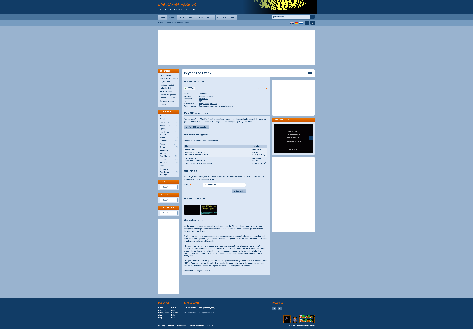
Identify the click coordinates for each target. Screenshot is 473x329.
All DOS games (165, 75)
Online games (163, 313)
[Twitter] (312, 23)
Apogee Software (206, 96)
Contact (221, 17)
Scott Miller (203, 94)
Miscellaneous (169, 138)
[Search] (312, 17)
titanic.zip (190, 150)
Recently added (166, 91)
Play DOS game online (198, 127)
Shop (181, 17)
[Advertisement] (236, 47)
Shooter (169, 159)
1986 (201, 101)
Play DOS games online (169, 79)
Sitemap (161, 326)
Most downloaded (167, 85)
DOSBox (191, 88)
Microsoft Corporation (201, 313)
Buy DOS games (166, 82)
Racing (169, 147)
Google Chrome (221, 122)
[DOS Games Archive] (177, 6)
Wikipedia (213, 104)
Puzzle (169, 144)
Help (173, 315)
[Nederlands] (301, 23)
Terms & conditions (196, 326)
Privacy (171, 326)
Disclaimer (181, 326)
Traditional (169, 169)
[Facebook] (307, 23)
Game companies (167, 101)
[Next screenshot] (311, 138)
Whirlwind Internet (307, 326)
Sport (169, 166)
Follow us (277, 302)
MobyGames (204, 104)
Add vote (240, 191)
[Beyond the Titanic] (192, 210)
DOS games (163, 302)
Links (232, 17)
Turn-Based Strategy (169, 173)
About (210, 17)
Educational (169, 122)
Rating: (187, 185)
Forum (200, 17)
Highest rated (165, 88)
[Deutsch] (296, 23)
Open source (204, 106)
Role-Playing (169, 156)
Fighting (169, 129)
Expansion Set (169, 126)
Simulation (169, 163)
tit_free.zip (190, 158)
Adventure (203, 99)
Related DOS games (168, 95)
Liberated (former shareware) (221, 106)
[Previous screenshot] (276, 138)
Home (162, 17)
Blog (190, 17)
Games (172, 17)
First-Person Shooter (169, 133)
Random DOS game (167, 98)
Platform (169, 141)
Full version (256, 150)
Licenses (164, 195)
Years (163, 182)
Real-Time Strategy (169, 151)
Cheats (163, 104)
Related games (167, 207)
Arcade (169, 119)
